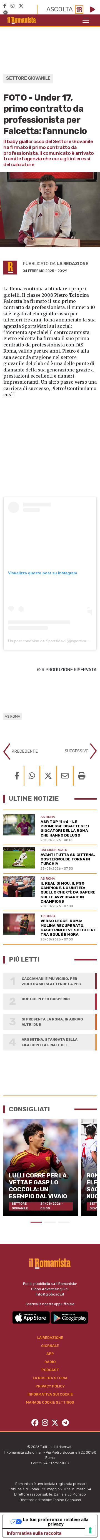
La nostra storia (50, 1378)
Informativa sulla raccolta (34, 1533)
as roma (12, 716)
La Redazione (50, 1338)
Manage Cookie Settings (50, 1402)
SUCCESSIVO (77, 750)
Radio (50, 1362)
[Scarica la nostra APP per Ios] (31, 1317)
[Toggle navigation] (85, 20)
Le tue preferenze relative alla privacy (55, 1522)
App (50, 1354)
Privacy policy (50, 1386)
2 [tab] (50, 1222)
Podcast (50, 1370)
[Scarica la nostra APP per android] (69, 1317)
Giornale (50, 1346)
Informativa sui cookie (50, 1394)
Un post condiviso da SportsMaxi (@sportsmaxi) (50, 641)
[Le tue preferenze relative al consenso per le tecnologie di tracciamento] (90, 1530)
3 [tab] (63, 1222)
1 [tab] (36, 1222)
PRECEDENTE (24, 751)
